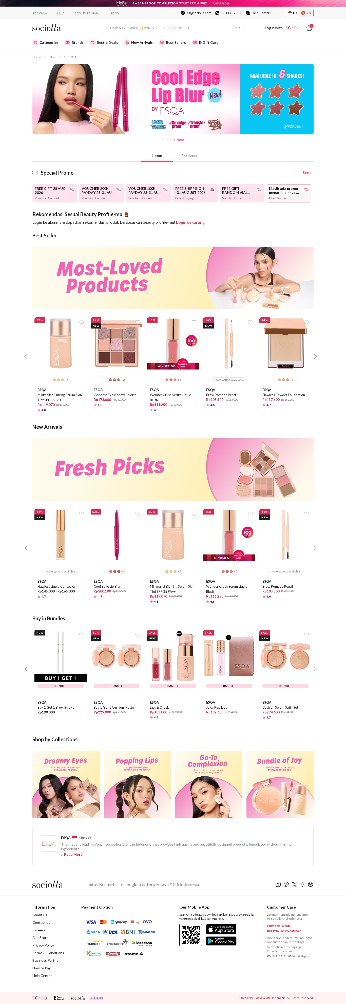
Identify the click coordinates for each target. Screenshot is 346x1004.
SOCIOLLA (39, 13)
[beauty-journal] (58, 998)
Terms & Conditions (48, 953)
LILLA (60, 13)
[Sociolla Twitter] (294, 884)
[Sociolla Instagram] (278, 884)
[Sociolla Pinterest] (310, 884)
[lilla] (96, 998)
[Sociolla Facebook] (302, 884)
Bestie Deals (107, 42)
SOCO (114, 13)
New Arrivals (142, 42)
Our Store (40, 937)
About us (39, 915)
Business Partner (46, 960)
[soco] (39, 998)
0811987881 (231, 13)
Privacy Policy (43, 945)
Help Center (261, 13)
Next (317, 98)
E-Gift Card (209, 42)
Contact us (41, 922)
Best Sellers (176, 42)
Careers (38, 930)
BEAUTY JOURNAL (87, 13)
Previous (28, 98)
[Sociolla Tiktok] (286, 884)
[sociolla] (77, 998)
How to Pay (41, 968)
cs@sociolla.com (199, 13)
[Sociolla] (60, 884)
